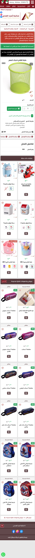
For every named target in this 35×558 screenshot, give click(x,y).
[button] (6, 2)
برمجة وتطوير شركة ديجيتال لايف (17, 537)
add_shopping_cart (26, 194)
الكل (28, 6)
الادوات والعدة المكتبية (11, 29)
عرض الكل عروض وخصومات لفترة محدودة (17, 518)
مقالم (13, 6)
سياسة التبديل (14, 137)
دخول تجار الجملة (16, 24)
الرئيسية (31, 29)
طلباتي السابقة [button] (28, 24)
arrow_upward (2, 526)
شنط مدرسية (21, 6)
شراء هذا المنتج (14, 109)
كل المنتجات (23, 29)
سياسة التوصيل (27, 137)
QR (3, 132)
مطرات (8, 6)
